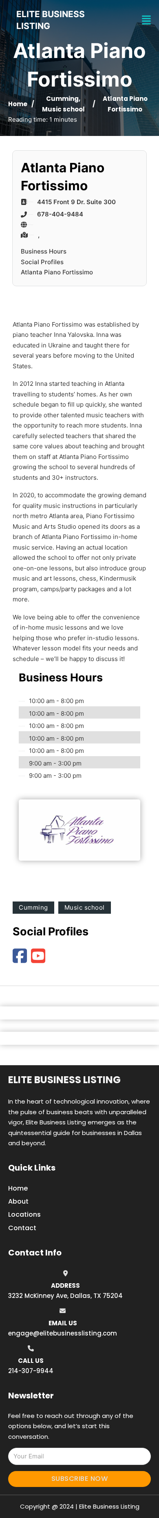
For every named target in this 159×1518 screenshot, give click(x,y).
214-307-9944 (30, 1371)
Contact (22, 1228)
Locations (24, 1214)
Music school (63, 109)
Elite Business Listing (64, 1079)
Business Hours (43, 251)
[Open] (146, 20)
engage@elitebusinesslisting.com (62, 1333)
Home (17, 104)
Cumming (62, 98)
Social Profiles (42, 262)
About (18, 1201)
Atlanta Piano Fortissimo (57, 272)
